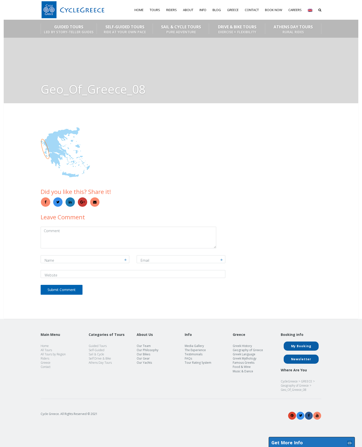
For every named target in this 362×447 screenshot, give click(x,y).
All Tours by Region (53, 354)
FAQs (188, 358)
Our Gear (143, 358)
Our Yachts (144, 363)
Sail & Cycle (96, 354)
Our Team (144, 346)
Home (139, 10)
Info (202, 10)
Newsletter (301, 359)
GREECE (233, 10)
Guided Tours (69, 29)
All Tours (46, 350)
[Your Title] (292, 415)
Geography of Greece (248, 350)
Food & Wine (242, 367)
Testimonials (193, 354)
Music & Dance (243, 371)
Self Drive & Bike (100, 358)
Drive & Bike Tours (237, 29)
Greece (45, 363)
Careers (295, 10)
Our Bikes (143, 354)
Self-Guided (96, 350)
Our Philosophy (147, 350)
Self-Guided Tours (125, 29)
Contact (252, 10)
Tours (155, 10)
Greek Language (244, 354)
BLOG (217, 10)
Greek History (242, 346)
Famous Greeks (243, 363)
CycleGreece (289, 381)
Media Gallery (194, 346)
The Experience (195, 350)
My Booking (301, 346)
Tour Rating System (198, 363)
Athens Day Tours (293, 29)
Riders (171, 10)
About (188, 10)
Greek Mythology (244, 358)
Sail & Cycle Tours (181, 29)
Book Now (273, 10)
